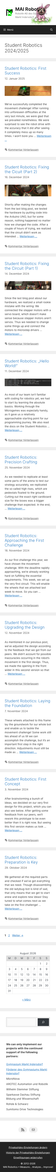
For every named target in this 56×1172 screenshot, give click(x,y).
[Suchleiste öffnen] (51, 29)
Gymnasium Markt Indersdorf (24, 1064)
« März (26, 999)
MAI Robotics (30, 9)
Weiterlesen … (28, 236)
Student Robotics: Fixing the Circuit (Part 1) (27, 266)
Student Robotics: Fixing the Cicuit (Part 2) (27, 169)
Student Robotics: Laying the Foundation (27, 703)
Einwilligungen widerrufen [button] (28, 1157)
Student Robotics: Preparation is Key (21, 859)
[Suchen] (43, 1022)
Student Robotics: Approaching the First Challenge (24, 540)
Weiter (17, 935)
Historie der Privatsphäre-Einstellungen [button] (28, 1152)
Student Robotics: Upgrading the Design (24, 625)
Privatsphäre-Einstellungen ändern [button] (28, 1147)
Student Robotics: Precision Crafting (21, 459)
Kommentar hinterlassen (23, 149)
